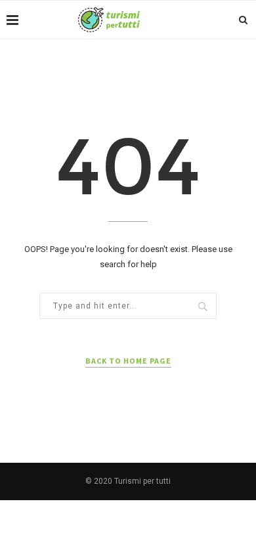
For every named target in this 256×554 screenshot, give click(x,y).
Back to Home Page (128, 361)
